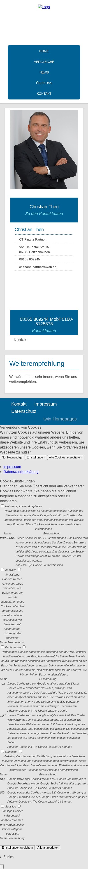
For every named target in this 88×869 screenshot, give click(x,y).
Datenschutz (23, 411)
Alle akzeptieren (47, 847)
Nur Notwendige (12, 457)
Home (44, 51)
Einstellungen (35, 457)
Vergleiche (44, 62)
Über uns (44, 83)
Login (30, 418)
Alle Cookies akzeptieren (65, 457)
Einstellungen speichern (17, 847)
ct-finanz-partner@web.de (37, 267)
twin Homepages (60, 418)
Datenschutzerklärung (21, 472)
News (44, 72)
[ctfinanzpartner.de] (44, 7)
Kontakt (44, 93)
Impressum (45, 403)
